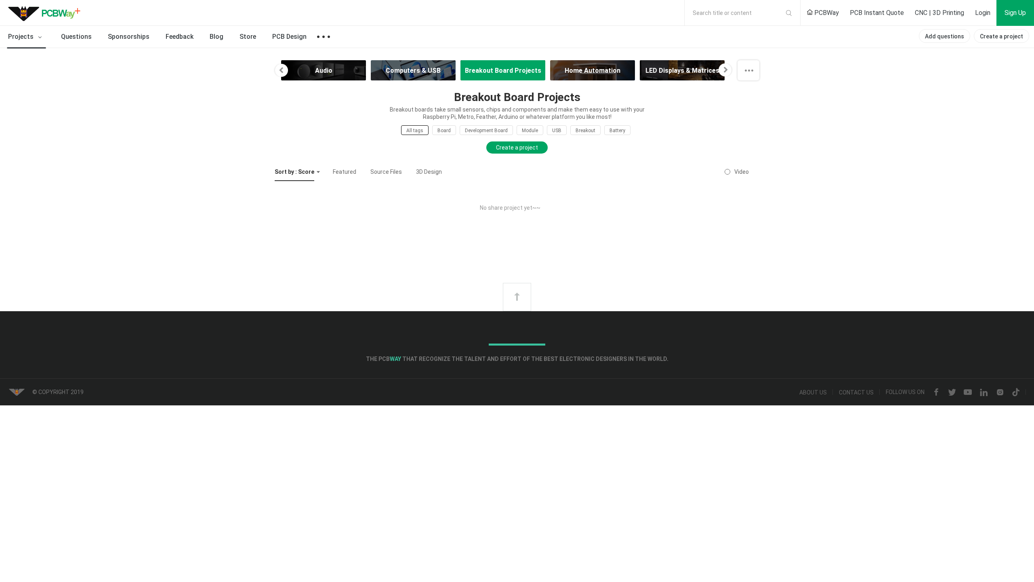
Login (982, 13)
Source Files (386, 172)
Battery (617, 130)
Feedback (179, 36)
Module (530, 130)
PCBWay (826, 13)
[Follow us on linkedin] (983, 392)
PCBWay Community (46, 13)
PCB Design (289, 36)
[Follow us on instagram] (1000, 392)
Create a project (1001, 36)
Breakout (585, 130)
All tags (414, 130)
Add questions (944, 36)
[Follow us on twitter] (952, 392)
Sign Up (1015, 13)
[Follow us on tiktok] (1016, 392)
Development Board (486, 130)
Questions (76, 36)
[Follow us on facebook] (936, 392)
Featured (344, 172)
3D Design (429, 172)
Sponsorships (128, 36)
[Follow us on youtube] (968, 392)
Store (248, 36)
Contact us (856, 392)
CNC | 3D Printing (939, 13)
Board (444, 130)
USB (556, 130)
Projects (21, 36)
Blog (216, 36)
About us (813, 392)
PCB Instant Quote (877, 13)
